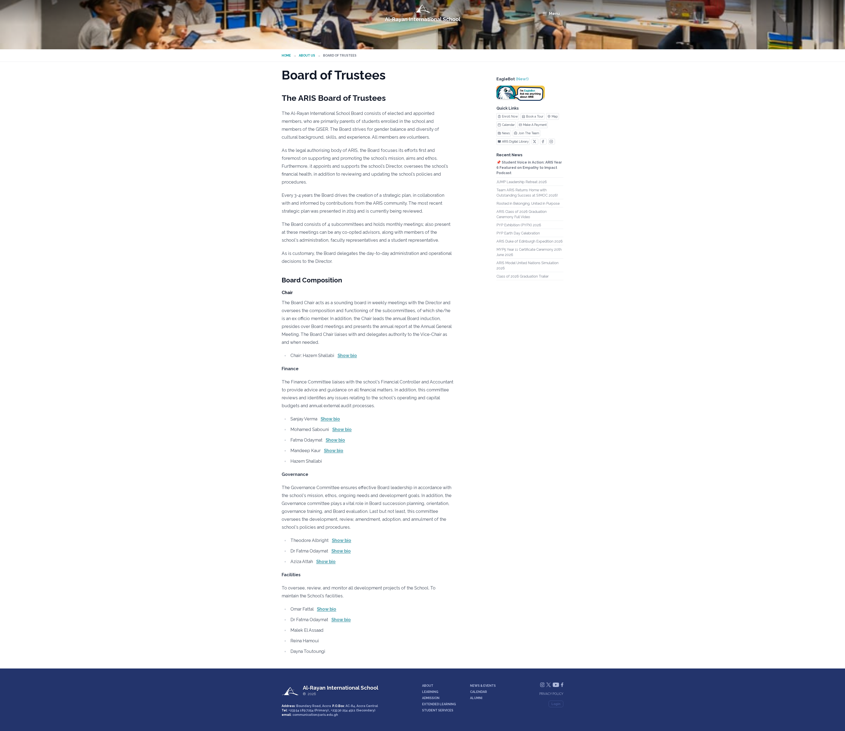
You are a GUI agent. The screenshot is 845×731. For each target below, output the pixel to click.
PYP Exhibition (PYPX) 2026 (518, 225)
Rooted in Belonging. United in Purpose (528, 203)
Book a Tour (534, 116)
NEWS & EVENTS (483, 685)
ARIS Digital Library (515, 141)
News (506, 133)
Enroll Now (510, 116)
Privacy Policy (551, 694)
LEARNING (430, 692)
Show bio (347, 355)
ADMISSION (430, 698)
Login (555, 704)
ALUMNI (476, 698)
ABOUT (427, 685)
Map (555, 116)
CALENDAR (478, 692)
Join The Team (528, 133)
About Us (307, 55)
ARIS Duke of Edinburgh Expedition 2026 (529, 241)
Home (286, 55)
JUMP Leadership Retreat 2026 (521, 182)
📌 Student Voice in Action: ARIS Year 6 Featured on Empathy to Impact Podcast (529, 167)
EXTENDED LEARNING (439, 704)
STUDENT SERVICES (437, 710)
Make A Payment (535, 125)
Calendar (508, 125)
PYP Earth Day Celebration (518, 233)
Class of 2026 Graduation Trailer (522, 276)
